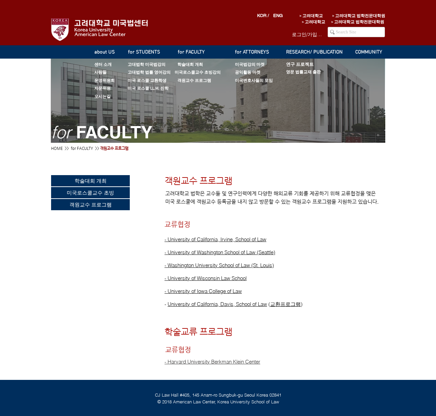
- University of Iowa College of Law (203, 291)
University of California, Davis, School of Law (217, 304)
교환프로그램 (285, 304)
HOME (57, 148)
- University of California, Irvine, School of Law (215, 239)
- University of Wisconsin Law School (206, 278)
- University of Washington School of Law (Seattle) (220, 252)
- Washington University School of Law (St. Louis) (219, 265)
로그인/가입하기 (307, 34)
